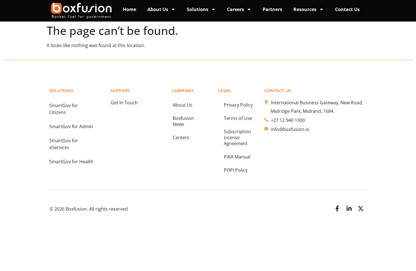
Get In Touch (124, 102)
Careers (181, 137)
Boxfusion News (183, 121)
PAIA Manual (237, 157)
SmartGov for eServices (63, 144)
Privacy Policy (238, 105)
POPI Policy (236, 170)
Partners (272, 9)
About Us (157, 9)
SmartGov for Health (71, 161)
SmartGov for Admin (71, 126)
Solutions (197, 9)
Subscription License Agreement (237, 137)
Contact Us (347, 9)
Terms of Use (238, 118)
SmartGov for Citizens (63, 108)
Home (129, 9)
